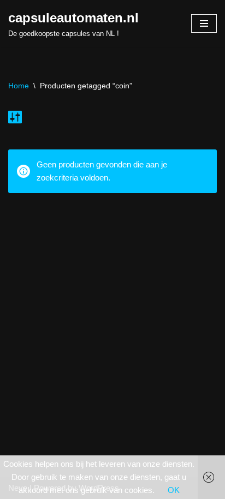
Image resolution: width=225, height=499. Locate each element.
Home (18, 85)
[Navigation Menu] (204, 23)
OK (174, 490)
